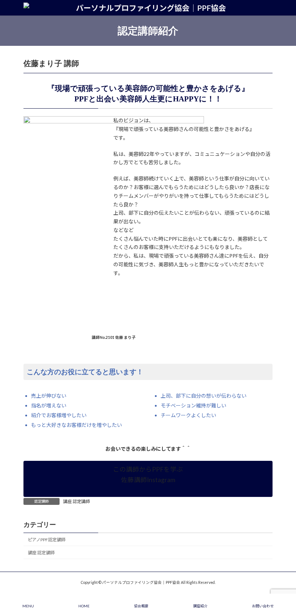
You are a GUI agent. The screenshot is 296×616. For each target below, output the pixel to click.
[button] (148, 479)
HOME (84, 606)
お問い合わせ (263, 606)
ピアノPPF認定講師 (46, 539)
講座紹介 (200, 606)
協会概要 (141, 606)
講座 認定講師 (76, 501)
